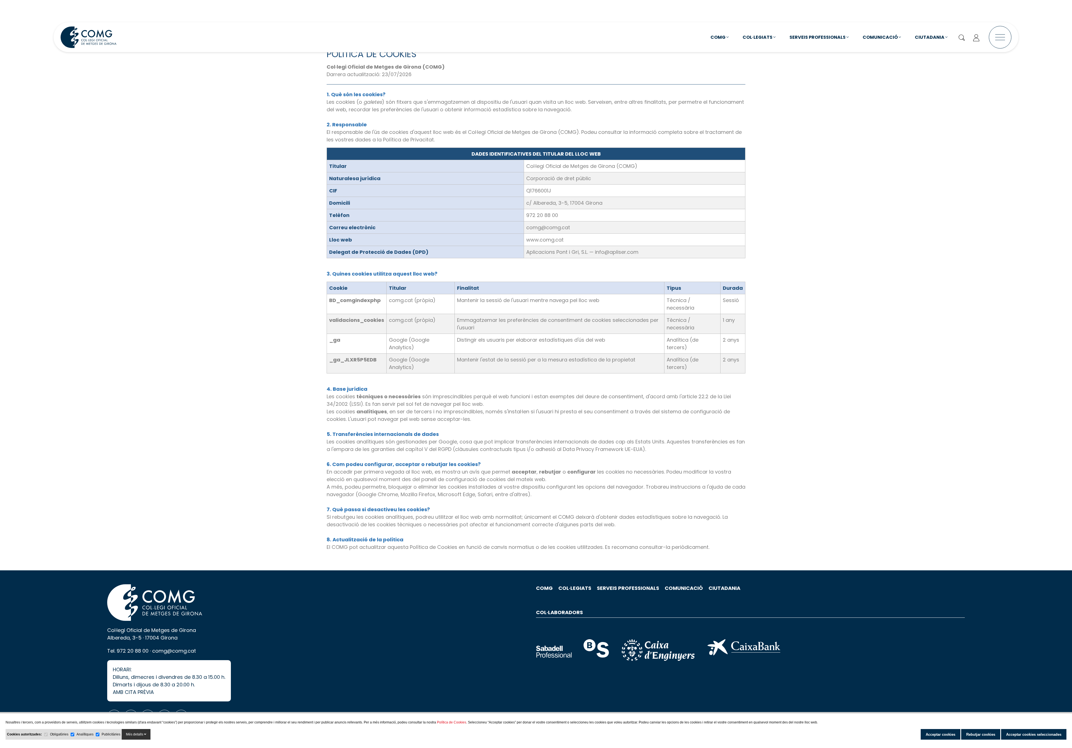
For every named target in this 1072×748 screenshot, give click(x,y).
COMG (718, 37)
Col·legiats (758, 37)
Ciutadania (930, 37)
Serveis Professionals (817, 37)
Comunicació (881, 37)
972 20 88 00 (133, 650)
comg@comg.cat (174, 650)
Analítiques (85, 734)
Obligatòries (59, 734)
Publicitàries (111, 734)
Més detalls (135, 734)
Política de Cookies (451, 722)
